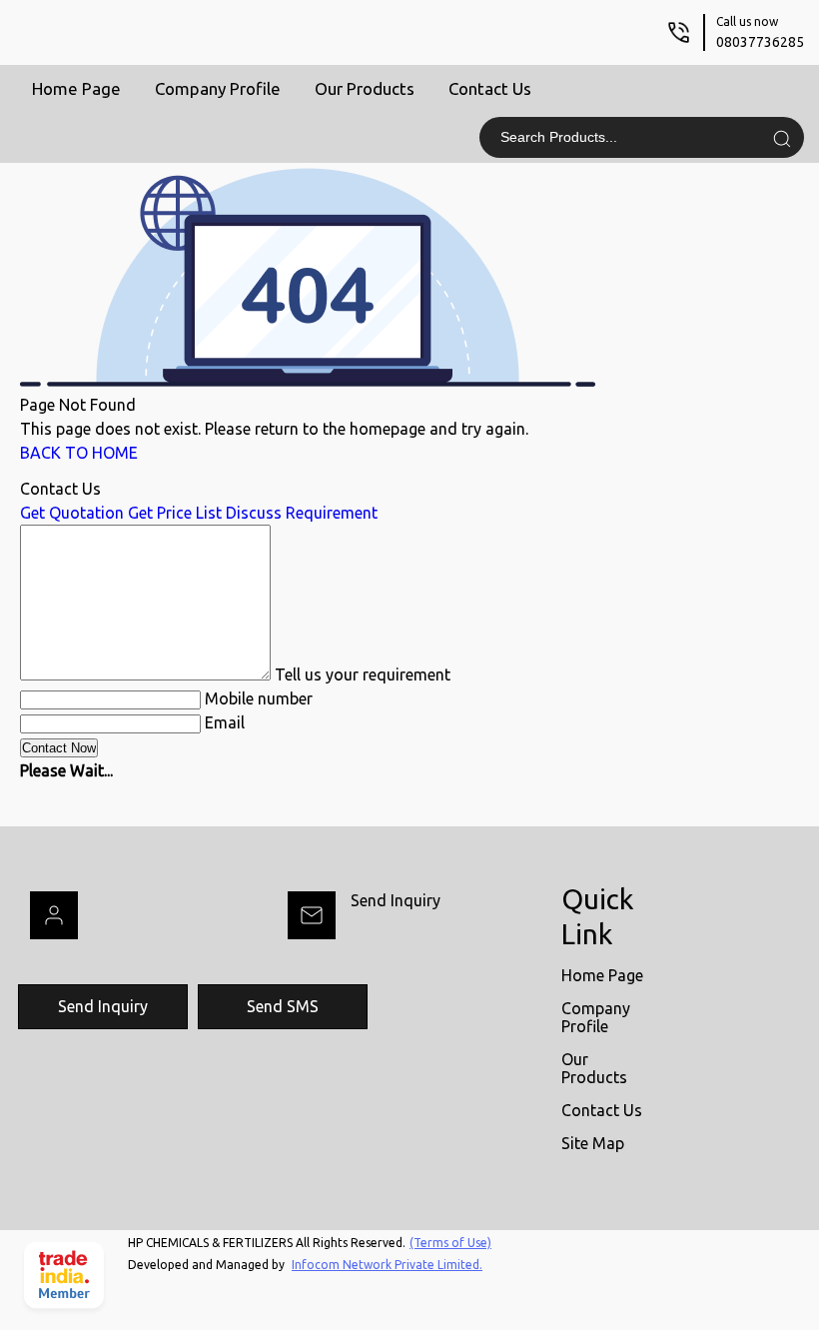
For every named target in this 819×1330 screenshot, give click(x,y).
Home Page (76, 88)
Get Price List (175, 513)
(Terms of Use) (450, 1242)
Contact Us (489, 88)
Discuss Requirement (302, 513)
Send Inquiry (395, 900)
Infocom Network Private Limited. (387, 1264)
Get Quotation (72, 513)
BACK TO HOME (79, 453)
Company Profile (218, 88)
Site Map (592, 1143)
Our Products (364, 88)
